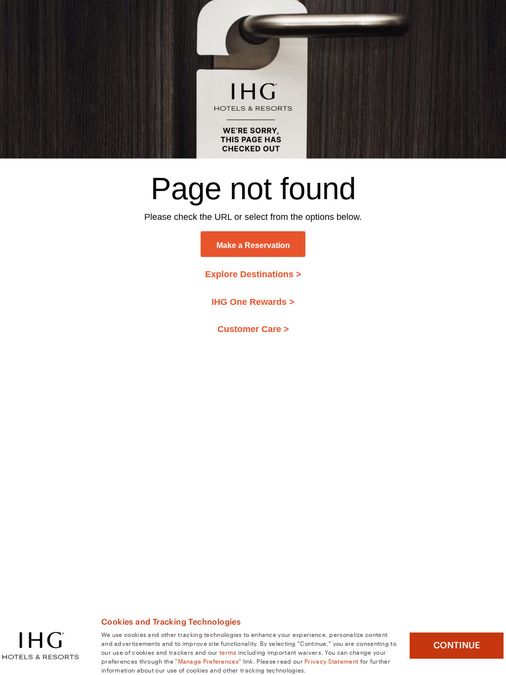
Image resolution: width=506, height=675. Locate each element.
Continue (456, 645)
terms (228, 651)
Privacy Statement (331, 660)
